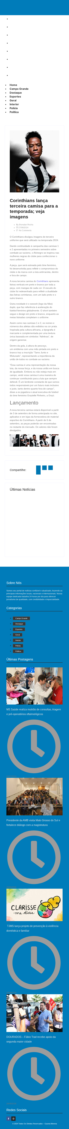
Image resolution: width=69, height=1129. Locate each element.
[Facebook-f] (8, 1118)
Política (15, 75)
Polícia (15, 67)
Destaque (17, 34)
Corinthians (42, 281)
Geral (14, 51)
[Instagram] (13, 1118)
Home (14, 18)
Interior (15, 59)
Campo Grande (20, 26)
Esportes (16, 43)
